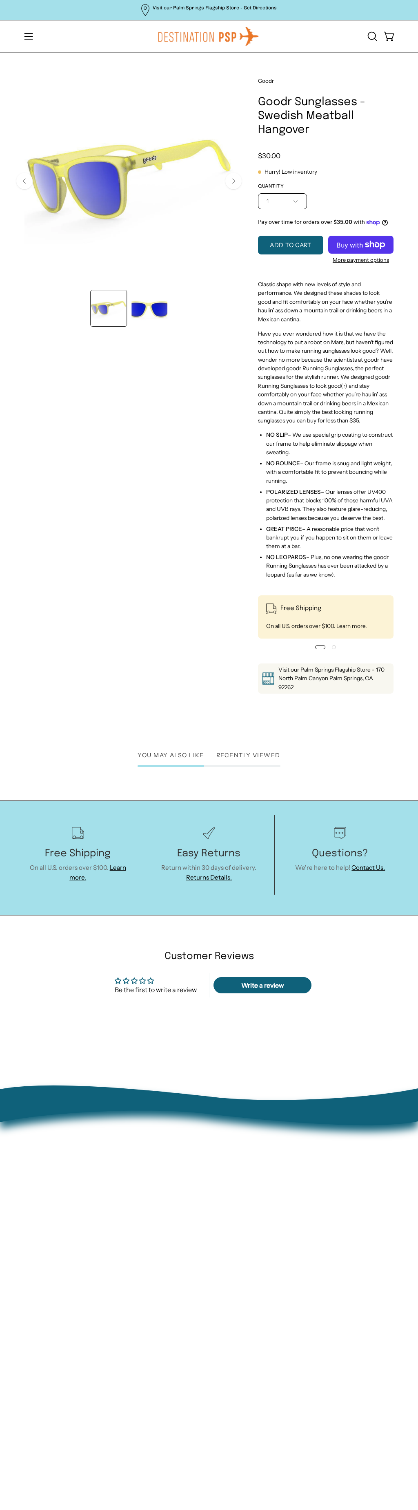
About (123, 1141)
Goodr (266, 80)
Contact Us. (368, 867)
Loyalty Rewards (137, 1218)
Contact (126, 1154)
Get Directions (260, 8)
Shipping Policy (136, 1193)
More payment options (361, 259)
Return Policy (133, 1167)
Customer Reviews (141, 1231)
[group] (209, 10)
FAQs (121, 1205)
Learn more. (351, 626)
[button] (371, 36)
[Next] (233, 181)
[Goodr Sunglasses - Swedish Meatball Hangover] (108, 308)
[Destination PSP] (209, 36)
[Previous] (24, 181)
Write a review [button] (262, 985)
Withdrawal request (143, 1180)
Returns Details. (209, 877)
